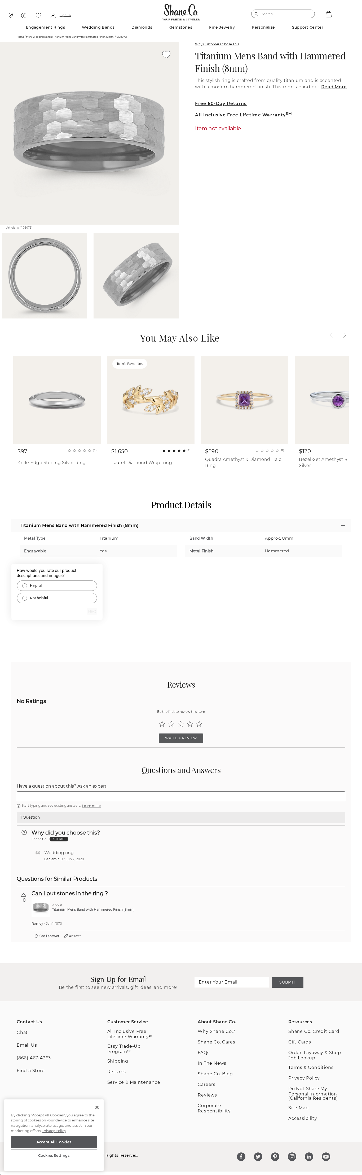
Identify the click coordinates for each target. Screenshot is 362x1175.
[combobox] (280, 14)
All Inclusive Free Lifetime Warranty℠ (130, 1034)
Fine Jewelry (222, 27)
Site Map (298, 1107)
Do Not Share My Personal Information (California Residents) (313, 1093)
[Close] (97, 1107)
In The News (212, 1063)
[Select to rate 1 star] (162, 723)
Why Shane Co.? (216, 1031)
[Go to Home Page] (181, 11)
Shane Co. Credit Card (313, 1031)
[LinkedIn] (309, 1156)
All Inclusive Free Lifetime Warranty (243, 114)
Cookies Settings (54, 1155)
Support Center (308, 27)
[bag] (328, 13)
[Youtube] (326, 1156)
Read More (334, 86)
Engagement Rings (45, 27)
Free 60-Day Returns (220, 103)
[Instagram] (292, 1156)
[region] (54, 1135)
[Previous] (331, 335)
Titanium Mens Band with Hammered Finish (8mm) (270, 61)
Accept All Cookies (54, 1142)
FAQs (203, 1052)
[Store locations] (10, 15)
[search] (256, 14)
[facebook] (241, 1156)
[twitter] (258, 1156)
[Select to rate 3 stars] (180, 723)
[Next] (344, 335)
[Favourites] (38, 15)
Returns (116, 1071)
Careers (206, 1084)
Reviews (207, 1095)
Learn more (91, 806)
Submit (287, 982)
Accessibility (302, 1118)
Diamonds (141, 27)
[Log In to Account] (52, 15)
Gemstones (180, 27)
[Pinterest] (275, 1156)
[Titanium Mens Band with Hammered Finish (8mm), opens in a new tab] (41, 907)
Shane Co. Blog (215, 1073)
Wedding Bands (98, 27)
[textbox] (181, 796)
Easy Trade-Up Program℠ (124, 1049)
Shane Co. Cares (216, 1042)
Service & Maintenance (133, 1082)
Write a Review (181, 738)
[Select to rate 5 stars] (199, 723)
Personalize (263, 27)
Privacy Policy (304, 1078)
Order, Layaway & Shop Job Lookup (314, 1055)
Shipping (117, 1061)
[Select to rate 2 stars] (171, 723)
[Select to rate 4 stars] (190, 723)
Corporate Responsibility (214, 1108)
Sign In (65, 15)
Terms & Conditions (310, 1067)
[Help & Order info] (24, 15)
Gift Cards (299, 1042)
